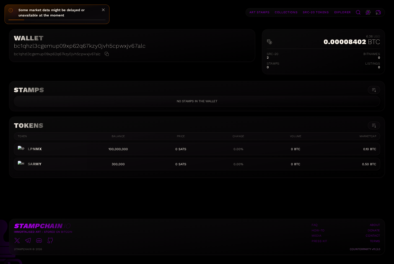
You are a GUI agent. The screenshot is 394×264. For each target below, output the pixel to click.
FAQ (315, 225)
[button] (358, 12)
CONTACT (373, 235)
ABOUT (375, 225)
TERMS (375, 241)
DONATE (374, 230)
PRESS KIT (319, 241)
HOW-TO (318, 230)
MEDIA (316, 235)
